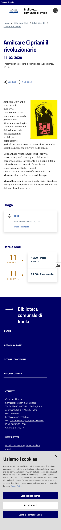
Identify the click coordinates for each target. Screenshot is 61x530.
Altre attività (38, 23)
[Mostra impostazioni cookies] (58, 265)
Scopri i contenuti (15, 359)
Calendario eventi (12, 26)
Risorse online (13, 373)
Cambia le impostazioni (30, 514)
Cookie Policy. (16, 485)
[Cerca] (55, 10)
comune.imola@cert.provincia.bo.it (27, 420)
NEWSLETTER (12, 437)
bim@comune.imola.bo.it (17, 417)
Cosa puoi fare (20, 23)
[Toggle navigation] (5, 10)
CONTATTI (10, 391)
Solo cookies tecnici (30, 495)
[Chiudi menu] (50, 6)
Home (6, 23)
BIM (16, 216)
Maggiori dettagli (21, 226)
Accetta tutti (30, 505)
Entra (7, 331)
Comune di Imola (7, 2)
